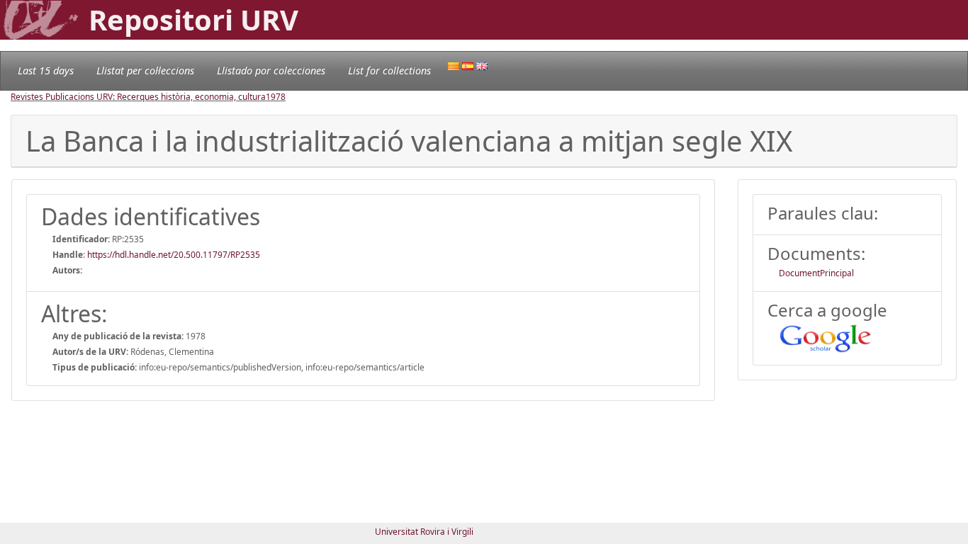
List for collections (389, 70)
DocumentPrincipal (816, 273)
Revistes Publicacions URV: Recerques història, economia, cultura (138, 97)
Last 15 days (46, 70)
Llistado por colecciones (271, 70)
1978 (276, 97)
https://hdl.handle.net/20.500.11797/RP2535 (173, 255)
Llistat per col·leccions (145, 70)
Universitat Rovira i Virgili (424, 532)
